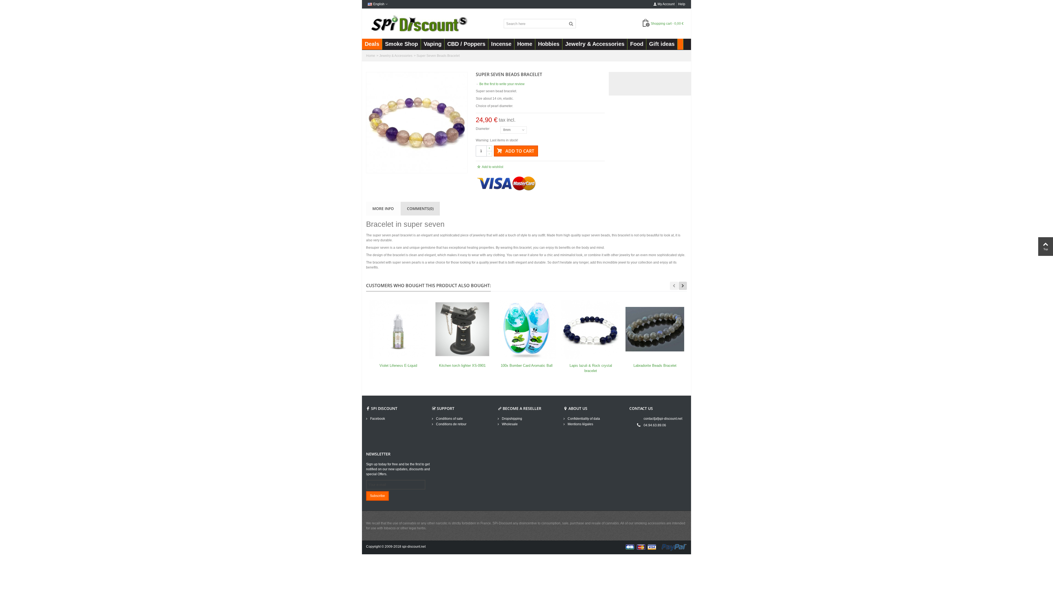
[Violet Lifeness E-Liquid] (398, 329)
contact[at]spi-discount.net (663, 419)
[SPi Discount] (418, 23)
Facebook (377, 419)
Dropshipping (511, 419)
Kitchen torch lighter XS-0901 (462, 365)
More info (383, 208)
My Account (666, 4)
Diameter (483, 129)
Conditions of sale (449, 419)
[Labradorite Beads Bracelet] (654, 329)
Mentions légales (580, 424)
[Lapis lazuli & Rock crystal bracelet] (590, 329)
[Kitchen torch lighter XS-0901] (462, 329)
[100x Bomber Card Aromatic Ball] (526, 329)
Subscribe (377, 496)
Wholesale (509, 424)
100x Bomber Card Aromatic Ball (527, 365)
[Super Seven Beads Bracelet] (416, 122)
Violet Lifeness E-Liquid (398, 365)
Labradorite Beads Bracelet (654, 365)
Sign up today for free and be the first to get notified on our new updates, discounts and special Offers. (398, 469)
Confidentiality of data (583, 419)
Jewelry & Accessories (395, 56)
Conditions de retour (450, 424)
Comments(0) (420, 208)
